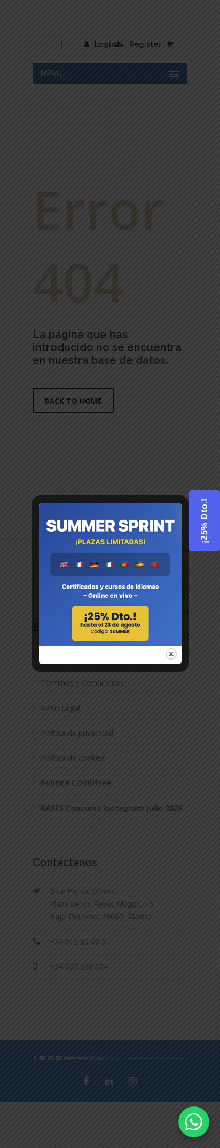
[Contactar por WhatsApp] (193, 1121)
